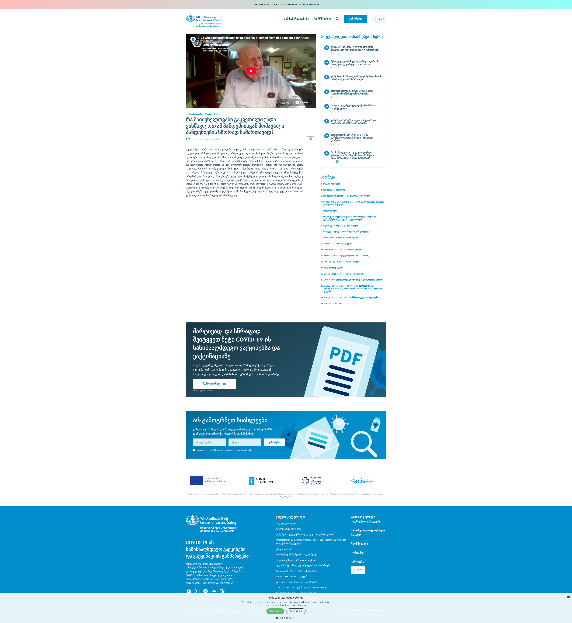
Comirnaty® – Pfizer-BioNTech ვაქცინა (296, 570)
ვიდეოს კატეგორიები (291, 517)
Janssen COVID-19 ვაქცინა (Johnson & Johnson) (301, 587)
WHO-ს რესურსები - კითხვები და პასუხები (366, 519)
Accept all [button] (275, 611)
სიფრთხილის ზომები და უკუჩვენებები (297, 554)
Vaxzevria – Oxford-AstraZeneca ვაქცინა (296, 581)
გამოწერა (355, 19)
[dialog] (286, 608)
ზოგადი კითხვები (286, 523)
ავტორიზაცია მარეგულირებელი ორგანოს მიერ (303, 565)
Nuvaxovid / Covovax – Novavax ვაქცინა (296, 592)
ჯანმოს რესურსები (296, 18)
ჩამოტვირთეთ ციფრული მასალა (368, 533)
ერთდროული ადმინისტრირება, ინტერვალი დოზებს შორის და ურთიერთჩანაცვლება (311, 541)
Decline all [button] (296, 611)
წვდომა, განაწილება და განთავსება (296, 560)
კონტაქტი (357, 552)
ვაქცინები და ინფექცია (288, 528)
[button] (379, 19)
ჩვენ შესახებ (322, 18)
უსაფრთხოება (284, 549)
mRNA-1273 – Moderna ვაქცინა (292, 576)
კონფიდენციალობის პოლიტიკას (235, 450)
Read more (302, 605)
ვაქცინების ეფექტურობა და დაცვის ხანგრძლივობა (304, 534)
